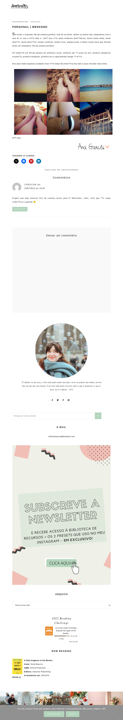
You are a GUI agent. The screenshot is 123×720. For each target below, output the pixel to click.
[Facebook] (53, 400)
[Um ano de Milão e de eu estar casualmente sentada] (26, 700)
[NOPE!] (119, 712)
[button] (114, 4)
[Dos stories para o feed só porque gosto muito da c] (79, 700)
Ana (57, 628)
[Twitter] (58, 400)
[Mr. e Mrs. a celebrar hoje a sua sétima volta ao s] (9, 700)
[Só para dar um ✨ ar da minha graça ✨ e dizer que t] (96, 700)
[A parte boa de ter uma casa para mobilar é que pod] (114, 700)
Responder (20, 209)
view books (73, 641)
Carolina (30, 184)
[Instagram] (69, 400)
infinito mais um (23, 6)
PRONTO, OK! (54, 714)
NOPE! (72, 714)
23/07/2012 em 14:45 (34, 188)
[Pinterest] (64, 400)
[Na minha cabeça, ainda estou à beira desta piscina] (61, 700)
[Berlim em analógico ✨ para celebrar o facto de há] (44, 700)
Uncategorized (20, 22)
